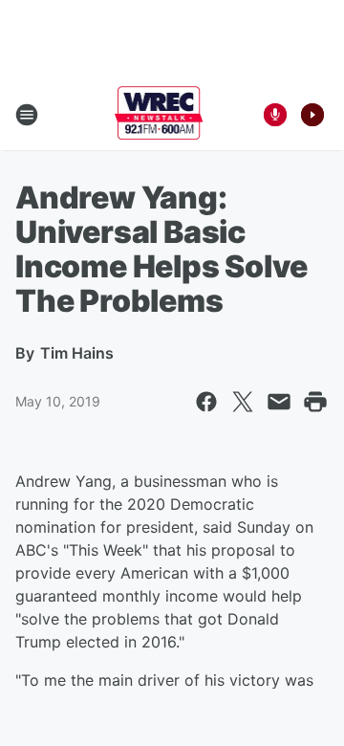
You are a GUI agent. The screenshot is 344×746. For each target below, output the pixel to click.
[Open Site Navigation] (26, 114)
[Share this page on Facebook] (206, 401)
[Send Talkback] (275, 114)
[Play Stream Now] (312, 114)
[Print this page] (315, 401)
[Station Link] (159, 114)
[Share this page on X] (242, 401)
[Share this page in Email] (279, 401)
